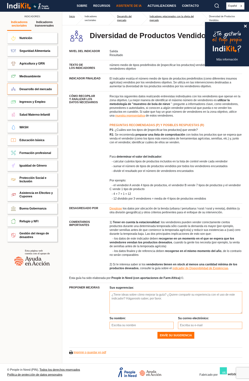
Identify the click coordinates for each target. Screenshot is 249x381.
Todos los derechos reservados (59, 369)
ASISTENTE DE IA (129, 5)
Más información (227, 59)
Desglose (116, 208)
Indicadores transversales (44, 24)
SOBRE (82, 5)
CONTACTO (190, 5)
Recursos (101, 5)
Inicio (72, 16)
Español (232, 5)
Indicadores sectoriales (19, 24)
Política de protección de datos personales (34, 374)
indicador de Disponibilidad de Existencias (200, 268)
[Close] (245, 25)
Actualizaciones (162, 5)
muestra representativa (130, 115)
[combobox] (235, 6)
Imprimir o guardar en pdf (90, 352)
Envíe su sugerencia (176, 335)
